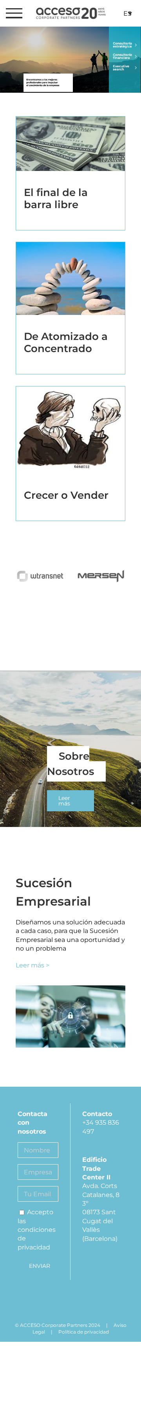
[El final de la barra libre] (70, 148)
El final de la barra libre (56, 198)
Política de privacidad (83, 1332)
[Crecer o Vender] (70, 434)
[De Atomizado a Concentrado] (70, 282)
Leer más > (32, 965)
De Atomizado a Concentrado (66, 342)
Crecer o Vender (66, 495)
